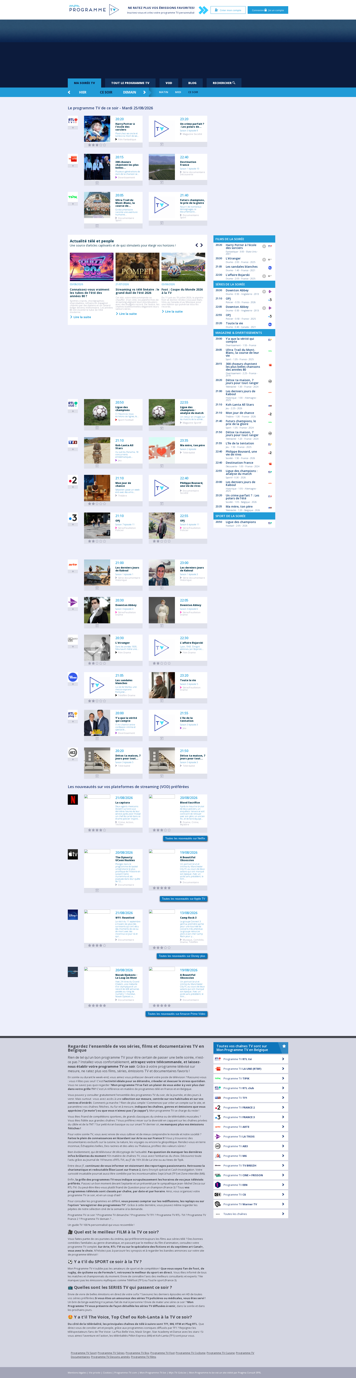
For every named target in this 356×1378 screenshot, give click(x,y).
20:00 (119, 713)
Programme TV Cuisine (221, 1353)
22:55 (184, 402)
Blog (192, 83)
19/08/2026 (188, 852)
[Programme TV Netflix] (97, 830)
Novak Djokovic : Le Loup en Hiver (126, 976)
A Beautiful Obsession (187, 859)
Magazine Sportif (192, 422)
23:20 (184, 119)
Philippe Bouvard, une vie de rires (191, 484)
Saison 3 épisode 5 (189, 683)
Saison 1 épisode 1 (124, 574)
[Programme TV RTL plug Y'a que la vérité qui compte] (97, 738)
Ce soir (106, 92)
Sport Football (126, 419)
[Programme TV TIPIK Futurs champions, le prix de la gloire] (162, 223)
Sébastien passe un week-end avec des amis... (127, 490)
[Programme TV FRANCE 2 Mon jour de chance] (97, 503)
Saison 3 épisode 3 (189, 724)
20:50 (119, 402)
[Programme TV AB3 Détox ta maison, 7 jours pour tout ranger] (97, 776)
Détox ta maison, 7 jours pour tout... (128, 757)
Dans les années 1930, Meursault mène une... (127, 647)
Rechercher (222, 83)
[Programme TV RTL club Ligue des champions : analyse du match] (162, 428)
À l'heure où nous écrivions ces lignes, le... (127, 415)
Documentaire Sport (124, 218)
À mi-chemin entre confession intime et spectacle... (125, 727)
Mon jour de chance (123, 484)
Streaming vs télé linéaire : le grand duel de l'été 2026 (137, 291)
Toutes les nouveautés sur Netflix (185, 838)
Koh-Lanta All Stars (124, 447)
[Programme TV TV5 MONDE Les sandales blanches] (97, 701)
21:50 (184, 751)
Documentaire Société (189, 491)
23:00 (184, 563)
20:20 (119, 119)
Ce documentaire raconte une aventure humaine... (126, 212)
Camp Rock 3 (188, 917)
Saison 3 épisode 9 (189, 130)
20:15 (119, 157)
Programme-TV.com (125, 1372)
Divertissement (126, 177)
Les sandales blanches (123, 681)
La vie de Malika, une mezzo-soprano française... (126, 689)
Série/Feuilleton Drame (125, 613)
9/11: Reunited (124, 917)
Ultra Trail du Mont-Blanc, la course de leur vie (242, 352)
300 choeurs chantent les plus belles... (127, 164)
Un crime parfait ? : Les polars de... (192, 125)
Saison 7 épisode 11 (125, 524)
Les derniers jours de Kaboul (127, 569)
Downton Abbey (125, 605)
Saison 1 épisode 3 (189, 574)
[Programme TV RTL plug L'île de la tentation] (162, 738)
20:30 (119, 600)
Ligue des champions (122, 408)
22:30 (184, 638)
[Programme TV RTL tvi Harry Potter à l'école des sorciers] (97, 145)
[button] (201, 245)
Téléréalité (189, 452)
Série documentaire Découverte (192, 172)
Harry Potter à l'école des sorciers (125, 126)
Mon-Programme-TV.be (153, 1372)
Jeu (120, 460)
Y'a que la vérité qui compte (126, 719)
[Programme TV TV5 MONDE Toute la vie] (162, 700)
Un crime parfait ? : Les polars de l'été (242, 496)
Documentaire (126, 884)
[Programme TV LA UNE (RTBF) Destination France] (162, 182)
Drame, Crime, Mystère (189, 823)
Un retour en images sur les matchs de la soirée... (192, 417)
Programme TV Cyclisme (191, 1353)
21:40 (184, 195)
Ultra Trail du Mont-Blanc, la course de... (125, 202)
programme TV (170, 12)
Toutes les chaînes (235, 1214)
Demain (129, 92)
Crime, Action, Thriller (124, 823)
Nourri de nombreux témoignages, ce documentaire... (190, 209)
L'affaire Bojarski (191, 642)
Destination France (188, 163)
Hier (82, 92)
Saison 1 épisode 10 (189, 168)
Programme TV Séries (111, 1353)
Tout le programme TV (130, 83)
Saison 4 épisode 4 (124, 608)
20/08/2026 (188, 797)
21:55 (184, 713)
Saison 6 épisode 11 (189, 524)
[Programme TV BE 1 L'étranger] (97, 663)
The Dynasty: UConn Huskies (125, 859)
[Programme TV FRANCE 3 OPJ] (97, 541)
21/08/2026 (124, 797)
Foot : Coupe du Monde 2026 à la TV (182, 291)
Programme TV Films (143, 1357)
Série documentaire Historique (127, 578)
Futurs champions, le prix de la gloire (192, 201)
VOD (169, 83)
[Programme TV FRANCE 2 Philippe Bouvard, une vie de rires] (162, 503)
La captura (122, 802)
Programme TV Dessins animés (110, 1357)
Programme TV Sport (84, 1353)
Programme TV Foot (162, 1353)
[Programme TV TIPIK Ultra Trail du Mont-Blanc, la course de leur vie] (97, 226)
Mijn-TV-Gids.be (177, 1372)
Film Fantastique (127, 139)
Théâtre (122, 495)
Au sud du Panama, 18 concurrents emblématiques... (126, 454)
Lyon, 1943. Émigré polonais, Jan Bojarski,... (192, 647)
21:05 (119, 675)
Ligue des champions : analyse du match (192, 410)
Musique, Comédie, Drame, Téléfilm (192, 940)
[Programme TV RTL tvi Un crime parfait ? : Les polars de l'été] (162, 144)
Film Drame (124, 652)
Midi (178, 92)
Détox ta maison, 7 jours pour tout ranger (242, 381)
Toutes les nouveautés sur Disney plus (182, 956)
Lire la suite (82, 316)
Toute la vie (188, 680)
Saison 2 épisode (188, 448)
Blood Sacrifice (190, 802)
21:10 (119, 440)
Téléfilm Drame (126, 695)
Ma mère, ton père (192, 445)
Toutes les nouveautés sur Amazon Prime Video (176, 1013)
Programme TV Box (137, 1353)
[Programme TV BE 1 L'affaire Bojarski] (162, 663)
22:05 (184, 600)
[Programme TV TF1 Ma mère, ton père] (162, 466)
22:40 (184, 157)
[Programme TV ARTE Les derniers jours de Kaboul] (97, 588)
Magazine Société (192, 133)
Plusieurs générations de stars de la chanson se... (127, 172)
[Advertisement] (178, 47)
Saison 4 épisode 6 (189, 608)
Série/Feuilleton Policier (125, 528)
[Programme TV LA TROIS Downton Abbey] (97, 625)
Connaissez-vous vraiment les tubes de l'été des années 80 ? (89, 292)
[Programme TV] (97, 890)
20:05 (119, 195)
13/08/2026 (188, 913)
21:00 (119, 563)
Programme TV (238, 1059)
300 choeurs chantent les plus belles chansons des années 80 (243, 366)
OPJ (117, 520)
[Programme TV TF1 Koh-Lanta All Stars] (97, 466)
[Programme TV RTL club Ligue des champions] (97, 428)
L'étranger (122, 642)
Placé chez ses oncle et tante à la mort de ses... (127, 134)
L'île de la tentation (186, 719)
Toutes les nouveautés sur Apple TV (183, 898)
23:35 (184, 440)
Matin (163, 92)
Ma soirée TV (84, 83)
